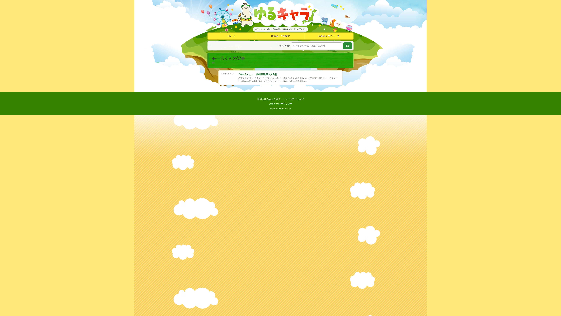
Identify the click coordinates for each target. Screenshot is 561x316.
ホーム (232, 36)
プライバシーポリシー (280, 103)
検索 (347, 46)
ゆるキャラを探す (280, 36)
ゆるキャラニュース (329, 36)
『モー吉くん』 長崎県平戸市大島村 (257, 74)
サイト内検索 (284, 46)
